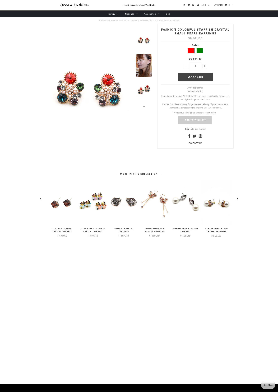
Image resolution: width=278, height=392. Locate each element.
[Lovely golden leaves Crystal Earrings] (92, 224)
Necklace (129, 13)
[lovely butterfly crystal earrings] (154, 224)
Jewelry (111, 13)
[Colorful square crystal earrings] (62, 224)
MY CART (221, 5)
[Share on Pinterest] (200, 137)
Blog (168, 13)
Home (101, 20)
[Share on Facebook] (189, 137)
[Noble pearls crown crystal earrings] (216, 224)
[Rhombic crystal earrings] (123, 224)
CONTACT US (195, 143)
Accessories (150, 13)
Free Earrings (112, 20)
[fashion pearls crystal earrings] (185, 224)
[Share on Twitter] (194, 137)
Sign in (188, 129)
